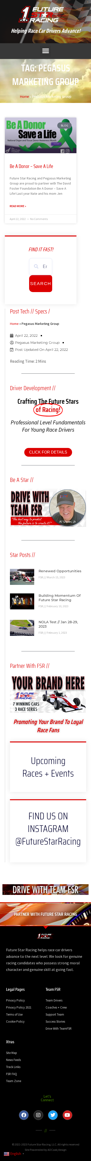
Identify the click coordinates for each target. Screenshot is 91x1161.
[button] (45, 51)
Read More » (18, 206)
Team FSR (53, 989)
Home (24, 97)
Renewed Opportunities (60, 571)
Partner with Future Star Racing (45, 914)
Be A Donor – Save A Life (31, 166)
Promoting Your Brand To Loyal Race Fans (48, 726)
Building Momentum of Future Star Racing (60, 597)
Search (40, 283)
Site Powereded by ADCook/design (45, 1150)
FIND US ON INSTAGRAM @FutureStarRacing (48, 828)
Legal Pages (15, 989)
